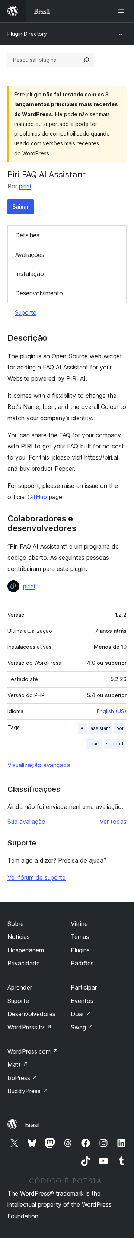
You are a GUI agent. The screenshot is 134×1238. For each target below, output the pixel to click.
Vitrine (79, 923)
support (115, 743)
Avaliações (29, 254)
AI (82, 728)
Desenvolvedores (31, 1014)
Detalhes (27, 235)
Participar (84, 987)
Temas (80, 936)
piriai (25, 186)
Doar (81, 1014)
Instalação (29, 273)
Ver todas (113, 821)
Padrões (82, 963)
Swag (82, 1027)
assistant (100, 728)
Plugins (80, 950)
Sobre (15, 923)
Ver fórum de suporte (36, 877)
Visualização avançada (38, 765)
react (94, 743)
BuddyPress (27, 1091)
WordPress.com (32, 1051)
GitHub (37, 497)
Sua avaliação (26, 821)
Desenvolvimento (39, 293)
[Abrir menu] (122, 11)
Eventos (82, 1000)
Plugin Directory (27, 34)
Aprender (19, 987)
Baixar (20, 206)
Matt (17, 1064)
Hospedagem (25, 950)
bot (120, 728)
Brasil (32, 1125)
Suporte (25, 312)
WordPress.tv (29, 1027)
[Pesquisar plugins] (86, 60)
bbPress (22, 1078)
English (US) (112, 711)
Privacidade (23, 963)
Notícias (18, 936)
